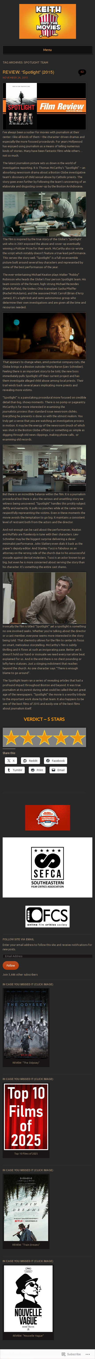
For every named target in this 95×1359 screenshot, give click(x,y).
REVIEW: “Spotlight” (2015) (28, 72)
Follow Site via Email (18, 939)
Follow (11, 965)
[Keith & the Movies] (47, 40)
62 (82, 71)
